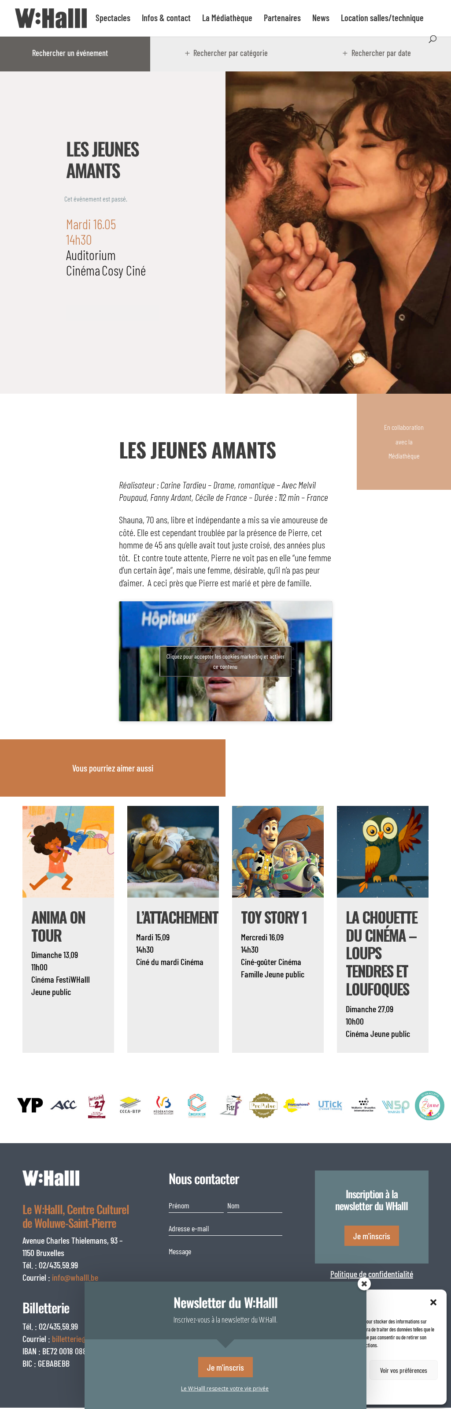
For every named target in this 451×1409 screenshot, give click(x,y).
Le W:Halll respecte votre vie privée (225, 1388)
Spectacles (113, 19)
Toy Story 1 (274, 917)
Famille (252, 974)
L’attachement (177, 917)
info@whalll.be (75, 1277)
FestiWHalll (73, 979)
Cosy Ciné (124, 270)
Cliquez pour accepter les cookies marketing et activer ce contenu (225, 661)
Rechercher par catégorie (230, 53)
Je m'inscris (371, 1235)
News (320, 19)
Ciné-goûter (259, 961)
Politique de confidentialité (371, 1273)
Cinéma (83, 270)
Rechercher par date (381, 53)
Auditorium (91, 254)
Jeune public (51, 991)
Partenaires (282, 19)
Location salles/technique (382, 19)
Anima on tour (58, 926)
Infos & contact (166, 19)
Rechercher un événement (70, 53)
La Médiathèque (227, 19)
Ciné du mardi (157, 961)
